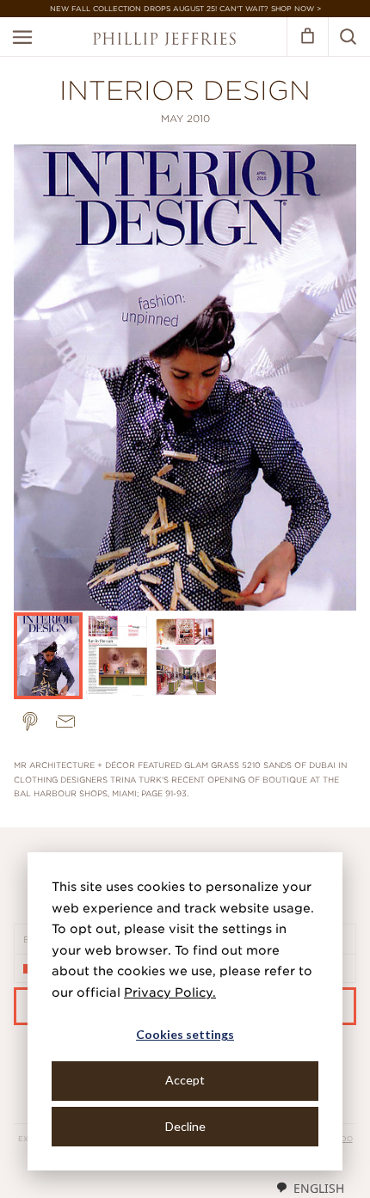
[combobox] (310, 1187)
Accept (185, 1079)
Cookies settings (185, 1034)
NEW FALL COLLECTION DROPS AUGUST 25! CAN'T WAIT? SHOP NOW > (185, 8)
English (318, 1188)
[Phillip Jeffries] (164, 41)
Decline (185, 1126)
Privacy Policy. (170, 992)
